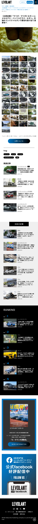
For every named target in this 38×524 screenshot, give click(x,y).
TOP (3, 6)
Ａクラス (6, 154)
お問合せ (30, 512)
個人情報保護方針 (21, 512)
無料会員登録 (29, 2)
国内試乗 (12, 6)
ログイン (23, 2)
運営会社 (22, 514)
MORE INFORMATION (19, 444)
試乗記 (6, 6)
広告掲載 (15, 514)
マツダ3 (20, 154)
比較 (17, 157)
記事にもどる (19, 141)
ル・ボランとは (9, 512)
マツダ (13, 154)
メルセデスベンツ (8, 157)
